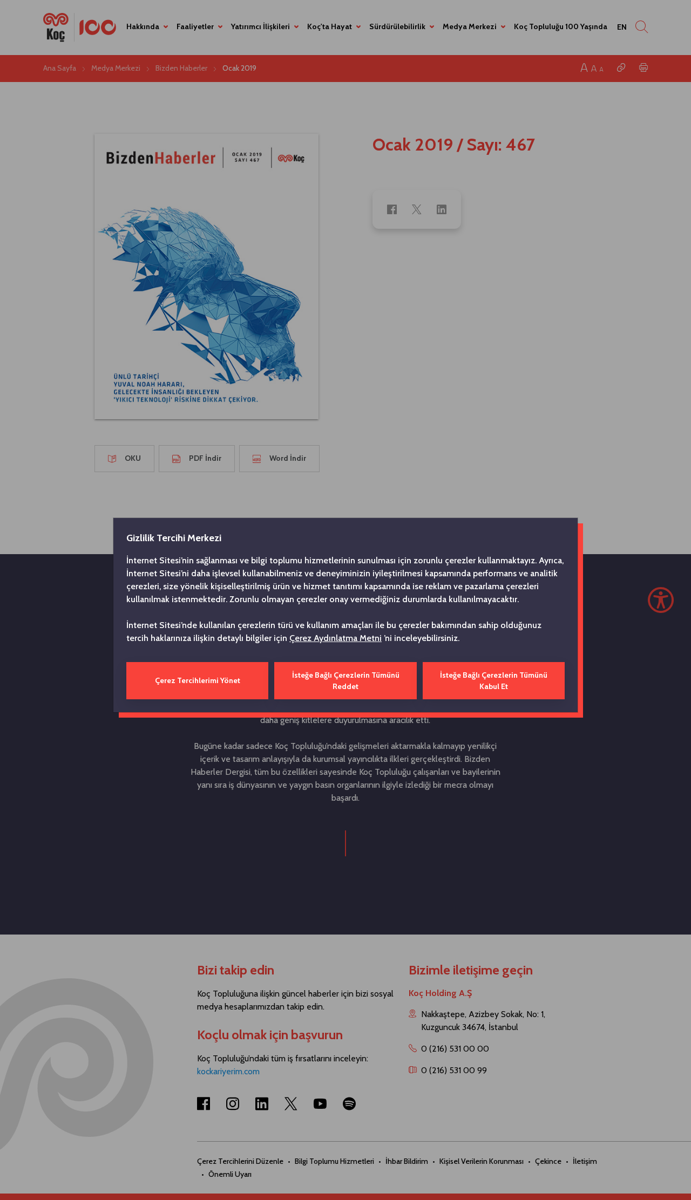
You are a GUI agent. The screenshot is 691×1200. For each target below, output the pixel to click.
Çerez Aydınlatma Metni (335, 638)
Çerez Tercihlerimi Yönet (197, 680)
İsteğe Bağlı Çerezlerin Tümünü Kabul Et (493, 680)
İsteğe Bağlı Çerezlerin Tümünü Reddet (345, 680)
